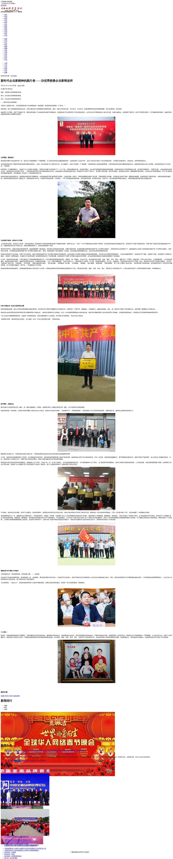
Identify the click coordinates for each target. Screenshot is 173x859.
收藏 (5, 72)
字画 (5, 52)
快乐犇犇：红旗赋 (10, 852)
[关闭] (11, 696)
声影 (5, 28)
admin (19, 85)
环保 (5, 35)
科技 (5, 33)
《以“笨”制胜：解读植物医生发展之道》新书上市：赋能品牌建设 (25, 760)
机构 (5, 68)
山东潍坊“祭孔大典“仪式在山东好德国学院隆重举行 (20, 845)
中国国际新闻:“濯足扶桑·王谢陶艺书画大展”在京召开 (21, 842)
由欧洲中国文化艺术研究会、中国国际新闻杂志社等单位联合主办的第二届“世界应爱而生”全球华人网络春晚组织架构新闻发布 (44, 750)
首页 (12, 76)
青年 (5, 44)
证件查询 (3, 5)
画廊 (5, 46)
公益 (5, 67)
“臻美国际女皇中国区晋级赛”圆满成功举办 (18, 840)
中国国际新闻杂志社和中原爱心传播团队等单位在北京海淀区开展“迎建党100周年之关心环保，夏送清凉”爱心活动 (40, 753)
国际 (5, 26)
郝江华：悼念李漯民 (10, 858)
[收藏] (3, 696)
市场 (5, 16)
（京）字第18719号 (96, 852)
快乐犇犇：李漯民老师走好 (13, 856)
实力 (5, 42)
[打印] (7, 696)
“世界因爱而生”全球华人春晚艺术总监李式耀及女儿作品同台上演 (25, 848)
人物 (5, 63)
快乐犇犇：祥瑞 (9, 854)
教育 (5, 22)
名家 (5, 65)
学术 (5, 20)
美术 (5, 54)
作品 (5, 59)
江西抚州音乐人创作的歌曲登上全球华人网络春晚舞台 (21, 850)
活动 (5, 31)
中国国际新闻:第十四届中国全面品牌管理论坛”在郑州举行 (22, 806)
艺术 (5, 56)
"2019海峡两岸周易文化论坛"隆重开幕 (16, 836)
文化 (5, 24)
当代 (5, 40)
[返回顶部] (16, 696)
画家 (5, 39)
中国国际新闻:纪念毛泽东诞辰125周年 (16, 844)
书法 (5, 50)
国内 (5, 14)
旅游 (5, 30)
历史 (5, 70)
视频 (5, 48)
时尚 (5, 58)
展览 (5, 18)
